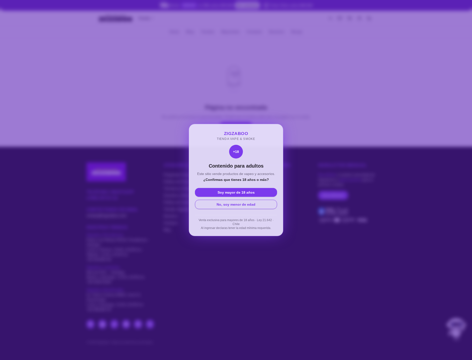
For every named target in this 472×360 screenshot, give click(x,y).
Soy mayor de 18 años (236, 192)
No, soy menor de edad (236, 204)
